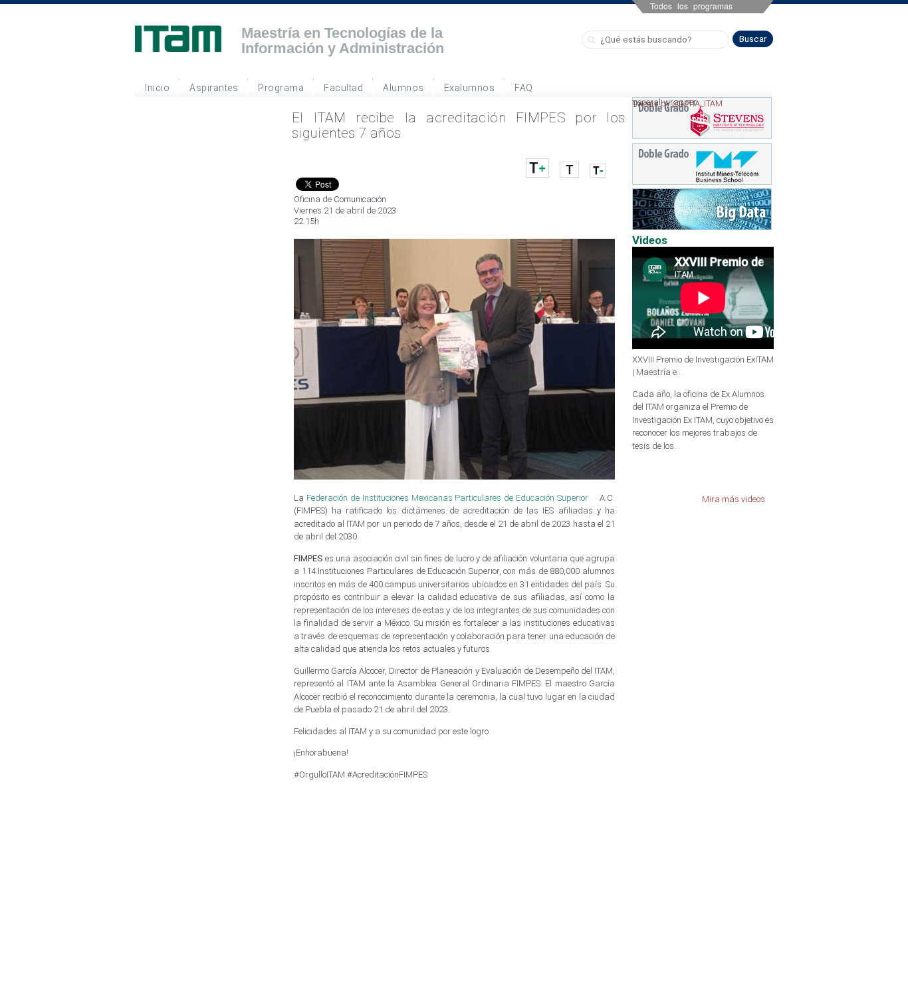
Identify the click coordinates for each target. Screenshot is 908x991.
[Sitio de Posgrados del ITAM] (178, 38)
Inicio (157, 87)
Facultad (343, 87)
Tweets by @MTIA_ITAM (677, 103)
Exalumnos (469, 87)
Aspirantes (213, 87)
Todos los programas (691, 5)
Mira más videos (733, 499)
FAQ (523, 87)
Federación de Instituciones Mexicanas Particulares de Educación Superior (447, 498)
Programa (281, 87)
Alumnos (403, 87)
